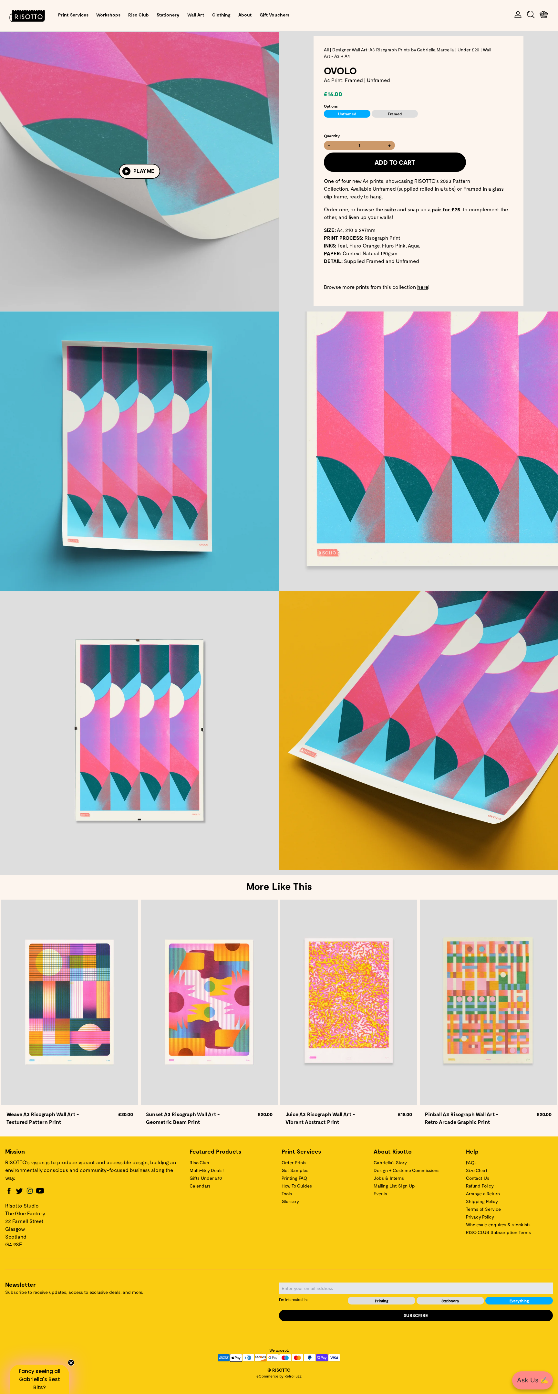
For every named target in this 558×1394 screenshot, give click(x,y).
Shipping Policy (482, 1201)
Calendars (200, 1185)
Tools (287, 1193)
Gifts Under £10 (206, 1178)
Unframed (347, 113)
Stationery (168, 14)
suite (390, 209)
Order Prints (294, 1162)
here (422, 287)
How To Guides (297, 1185)
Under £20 (468, 49)
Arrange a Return (483, 1193)
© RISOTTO (279, 1370)
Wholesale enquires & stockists (498, 1224)
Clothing (221, 14)
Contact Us (477, 1178)
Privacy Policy (480, 1217)
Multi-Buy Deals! (207, 1170)
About (245, 14)
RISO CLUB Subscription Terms (498, 1232)
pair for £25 (446, 209)
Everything (519, 1300)
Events (380, 1193)
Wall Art (195, 14)
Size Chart (477, 1170)
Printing (381, 1300)
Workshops (108, 14)
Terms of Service (483, 1209)
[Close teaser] (71, 1362)
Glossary (290, 1201)
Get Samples (295, 1170)
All (326, 49)
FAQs (471, 1162)
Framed (395, 113)
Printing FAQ (294, 1178)
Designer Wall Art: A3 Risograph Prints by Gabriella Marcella (393, 49)
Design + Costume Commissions (406, 1170)
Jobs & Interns (389, 1178)
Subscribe (416, 1315)
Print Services (73, 14)
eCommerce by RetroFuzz (279, 1376)
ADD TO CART (395, 162)
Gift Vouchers (274, 14)
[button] (39, 1379)
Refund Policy (480, 1185)
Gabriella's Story (390, 1162)
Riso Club (138, 14)
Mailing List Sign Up (394, 1185)
